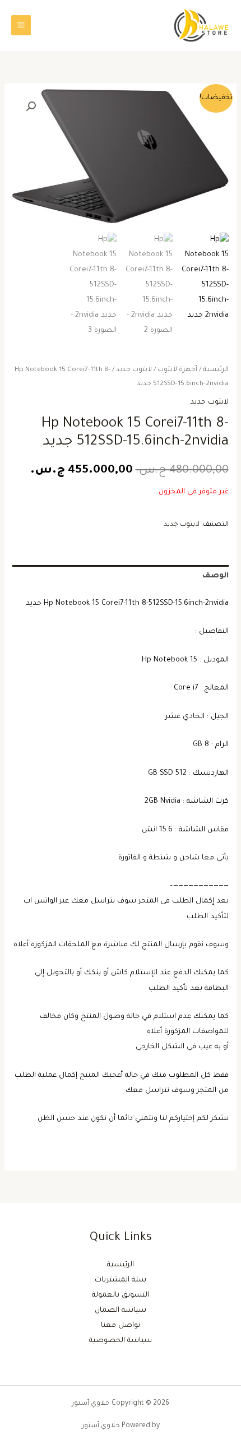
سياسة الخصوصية (120, 1341)
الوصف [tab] (215, 576)
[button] (31, 106)
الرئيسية (216, 370)
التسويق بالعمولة (120, 1295)
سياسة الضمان (120, 1311)
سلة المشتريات (120, 1280)
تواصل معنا (120, 1326)
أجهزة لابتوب (177, 370)
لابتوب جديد (134, 370)
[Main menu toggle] (21, 25)
